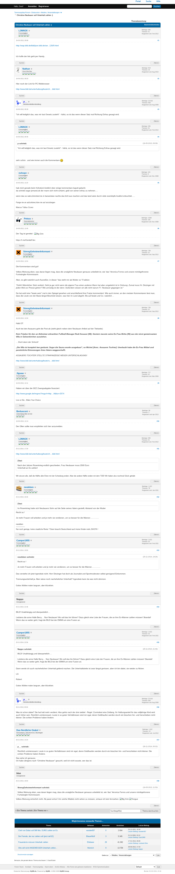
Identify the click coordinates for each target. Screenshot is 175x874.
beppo (141, 849)
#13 (158, 550)
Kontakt (28, 867)
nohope (23, 173)
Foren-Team (19, 867)
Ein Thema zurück (24, 810)
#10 (158, 421)
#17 (158, 740)
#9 (158, 383)
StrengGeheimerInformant (36, 251)
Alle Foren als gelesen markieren (79, 867)
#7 (158, 261)
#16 (158, 707)
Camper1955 (23, 540)
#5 (158, 183)
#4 (158, 137)
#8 (158, 318)
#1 (158, 40)
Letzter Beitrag (133, 831)
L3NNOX (23, 30)
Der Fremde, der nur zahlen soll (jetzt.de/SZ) (36, 836)
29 (106, 842)
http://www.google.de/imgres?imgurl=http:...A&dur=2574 (40, 393)
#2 (158, 78)
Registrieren (44, 6)
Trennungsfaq (38, 867)
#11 (158, 448)
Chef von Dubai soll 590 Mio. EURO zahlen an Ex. (38, 830)
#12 (158, 497)
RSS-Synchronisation (101, 867)
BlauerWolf (90, 836)
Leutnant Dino (143, 843)
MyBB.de (33, 871)
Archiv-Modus (60, 867)
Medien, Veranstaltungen (50, 13)
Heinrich (90, 848)
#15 (158, 642)
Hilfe (158, 1)
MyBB (48, 871)
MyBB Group (64, 871)
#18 (158, 781)
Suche (148, 1)
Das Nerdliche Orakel (27, 730)
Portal (138, 1)
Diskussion (35, 13)
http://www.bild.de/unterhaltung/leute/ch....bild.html (37, 89)
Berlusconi (22, 411)
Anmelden (32, 6)
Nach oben (49, 867)
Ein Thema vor (40, 810)
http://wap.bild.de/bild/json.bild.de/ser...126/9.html (37, 45)
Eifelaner (90, 842)
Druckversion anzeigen (25, 854)
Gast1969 (142, 837)
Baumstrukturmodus (151, 25)
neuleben (29, 487)
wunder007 (90, 830)
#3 (158, 109)
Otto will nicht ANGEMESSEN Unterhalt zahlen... (37, 848)
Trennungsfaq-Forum (22, 13)
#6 (158, 228)
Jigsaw (20, 373)
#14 (158, 607)
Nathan (26, 69)
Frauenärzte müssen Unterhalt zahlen (33, 842)
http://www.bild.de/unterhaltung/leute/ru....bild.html (37, 361)
